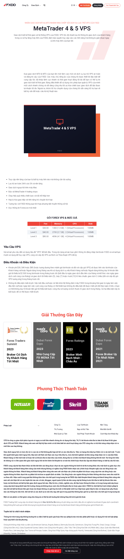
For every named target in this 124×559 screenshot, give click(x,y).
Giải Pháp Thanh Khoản (86, 434)
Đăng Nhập (98, 5)
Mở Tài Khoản (85, 5)
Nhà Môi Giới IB (105, 429)
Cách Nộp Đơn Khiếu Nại (109, 434)
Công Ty (25, 5)
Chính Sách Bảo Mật (56, 557)
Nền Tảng (104, 425)
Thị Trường (58, 429)
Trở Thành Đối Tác (112, 5)
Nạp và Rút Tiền (83, 429)
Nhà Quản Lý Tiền (60, 434)
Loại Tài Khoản (82, 425)
